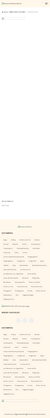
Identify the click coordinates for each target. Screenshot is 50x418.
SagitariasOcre (8, 299)
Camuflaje (36, 248)
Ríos (17, 295)
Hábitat (5, 265)
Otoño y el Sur (8, 286)
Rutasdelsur (7, 295)
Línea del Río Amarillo (10, 278)
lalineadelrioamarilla (39, 265)
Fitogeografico (33, 257)
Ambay (13, 240)
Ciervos (25, 252)
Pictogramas (19, 291)
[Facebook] (18, 320)
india (14, 265)
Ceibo (16, 252)
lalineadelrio (24, 265)
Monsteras (7, 282)
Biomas (37, 240)
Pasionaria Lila (22, 286)
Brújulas (15, 244)
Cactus (24, 244)
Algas (5, 240)
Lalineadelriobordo (9, 269)
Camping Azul (35, 244)
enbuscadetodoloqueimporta (13, 257)
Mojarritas (36, 278)
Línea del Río (31, 274)
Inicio (6, 12)
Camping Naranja (23, 248)
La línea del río (25, 269)
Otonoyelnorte (20, 282)
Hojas (42, 261)
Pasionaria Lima (36, 286)
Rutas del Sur (41, 291)
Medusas (25, 278)
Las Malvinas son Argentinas (13, 274)
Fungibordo (21, 261)
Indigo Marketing (20, 414)
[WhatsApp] (31, 320)
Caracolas (7, 252)
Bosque (6, 244)
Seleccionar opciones (13, 210)
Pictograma (7, 291)
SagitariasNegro (28, 295)
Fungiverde (32, 261)
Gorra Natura (7, 201)
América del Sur (25, 240)
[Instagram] (25, 320)
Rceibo (30, 291)
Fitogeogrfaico (8, 261)
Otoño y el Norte (34, 282)
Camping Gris (8, 248)
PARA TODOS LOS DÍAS (17, 12)
